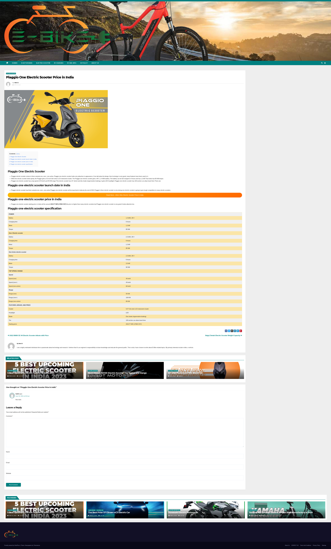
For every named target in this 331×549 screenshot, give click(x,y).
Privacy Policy (316, 545)
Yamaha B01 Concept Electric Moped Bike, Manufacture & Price (281, 512)
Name (8, 452)
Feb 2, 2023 (254, 515)
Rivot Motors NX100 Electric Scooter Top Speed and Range (117, 373)
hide (18, 153)
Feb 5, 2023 (173, 515)
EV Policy (84, 63)
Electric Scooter (43, 63)
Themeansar (37, 545)
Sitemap (324, 545)
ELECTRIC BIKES (253, 510)
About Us (95, 63)
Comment (9, 416)
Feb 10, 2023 (93, 515)
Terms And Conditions (305, 545)
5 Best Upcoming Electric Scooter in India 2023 (30, 373)
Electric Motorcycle (174, 510)
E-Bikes (14, 63)
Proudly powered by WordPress (12, 545)
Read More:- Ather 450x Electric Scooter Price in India (124, 195)
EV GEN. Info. (72, 63)
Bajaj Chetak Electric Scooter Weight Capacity (223, 335)
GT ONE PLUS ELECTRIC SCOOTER (185, 373)
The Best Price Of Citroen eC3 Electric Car (109, 512)
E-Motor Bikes (26, 63)
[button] (322, 63)
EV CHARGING (58, 63)
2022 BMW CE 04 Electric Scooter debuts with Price (29, 335)
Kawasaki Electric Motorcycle (183, 512)
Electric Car (100, 510)
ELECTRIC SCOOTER (11, 73)
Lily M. (20, 376)
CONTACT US (295, 545)
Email (8, 462)
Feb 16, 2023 (12, 515)
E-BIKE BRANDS (91, 510)
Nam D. (16, 82)
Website (8, 473)
